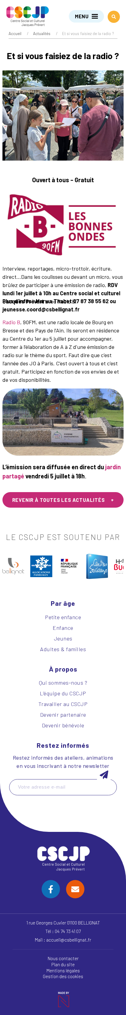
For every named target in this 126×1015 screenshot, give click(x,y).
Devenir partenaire (63, 714)
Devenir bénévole (63, 725)
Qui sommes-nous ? (63, 682)
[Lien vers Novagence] (63, 999)
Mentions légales (63, 970)
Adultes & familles (63, 649)
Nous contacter (63, 958)
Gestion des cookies (63, 976)
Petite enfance (63, 617)
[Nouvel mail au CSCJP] (75, 889)
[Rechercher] (114, 17)
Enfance (63, 627)
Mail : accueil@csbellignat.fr (63, 939)
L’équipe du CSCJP (63, 693)
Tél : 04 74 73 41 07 (63, 931)
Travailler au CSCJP (63, 704)
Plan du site (63, 964)
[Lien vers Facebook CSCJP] (51, 889)
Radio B (11, 322)
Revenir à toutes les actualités (58, 500)
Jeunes (63, 638)
